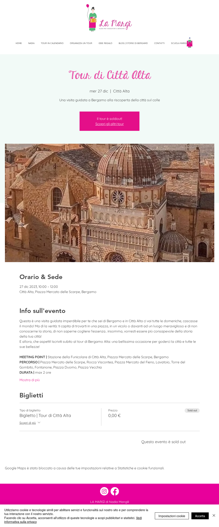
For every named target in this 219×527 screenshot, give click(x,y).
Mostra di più (29, 380)
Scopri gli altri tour (109, 124)
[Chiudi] (213, 516)
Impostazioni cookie (171, 516)
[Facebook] (115, 491)
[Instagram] (104, 491)
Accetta (200, 516)
